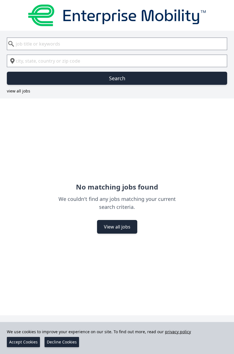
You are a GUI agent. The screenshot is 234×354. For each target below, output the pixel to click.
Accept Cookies (23, 342)
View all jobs (117, 227)
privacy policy (178, 331)
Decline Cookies (62, 342)
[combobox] (117, 44)
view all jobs (18, 91)
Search (117, 78)
